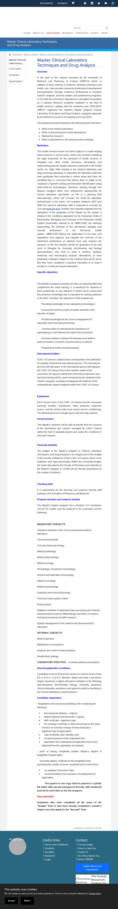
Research (67, 33)
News (104, 33)
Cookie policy (95, 893)
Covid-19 (82, 852)
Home (27, 33)
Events (95, 33)
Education (53, 33)
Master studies (31, 54)
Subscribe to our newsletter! (92, 867)
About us (38, 33)
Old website (46, 3)
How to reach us (87, 848)
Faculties (49, 852)
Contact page (85, 844)
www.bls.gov (53, 209)
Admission (82, 33)
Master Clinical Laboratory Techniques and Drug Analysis (66, 54)
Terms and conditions (56, 844)
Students (62, 3)
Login (48, 859)
